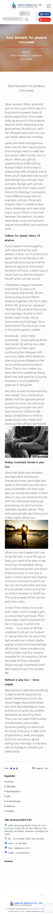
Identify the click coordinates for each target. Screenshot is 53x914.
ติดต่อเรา (47, 14)
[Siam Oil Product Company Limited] (26, 6)
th (22, 13)
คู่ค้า (8, 796)
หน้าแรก (10, 781)
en (27, 13)
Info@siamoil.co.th (37, 911)
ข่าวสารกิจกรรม (14, 801)
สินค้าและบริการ (13, 791)
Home (25, 52)
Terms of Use (19, 911)
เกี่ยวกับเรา (11, 786)
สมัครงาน (46, 19)
